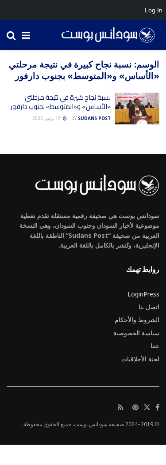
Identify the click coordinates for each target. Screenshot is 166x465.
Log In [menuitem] (153, 10)
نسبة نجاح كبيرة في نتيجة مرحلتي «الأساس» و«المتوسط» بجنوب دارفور (61, 102)
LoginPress (143, 294)
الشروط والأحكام (137, 319)
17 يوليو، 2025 (47, 118)
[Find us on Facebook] (157, 407)
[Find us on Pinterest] (135, 407)
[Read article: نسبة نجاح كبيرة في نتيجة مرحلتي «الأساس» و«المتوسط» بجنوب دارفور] (137, 108)
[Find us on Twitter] (147, 407)
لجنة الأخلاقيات (140, 359)
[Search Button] (11, 35)
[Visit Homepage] (105, 35)
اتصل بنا (149, 307)
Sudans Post (94, 118)
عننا (155, 345)
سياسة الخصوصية (136, 333)
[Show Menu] (26, 35)
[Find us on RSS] (121, 407)
